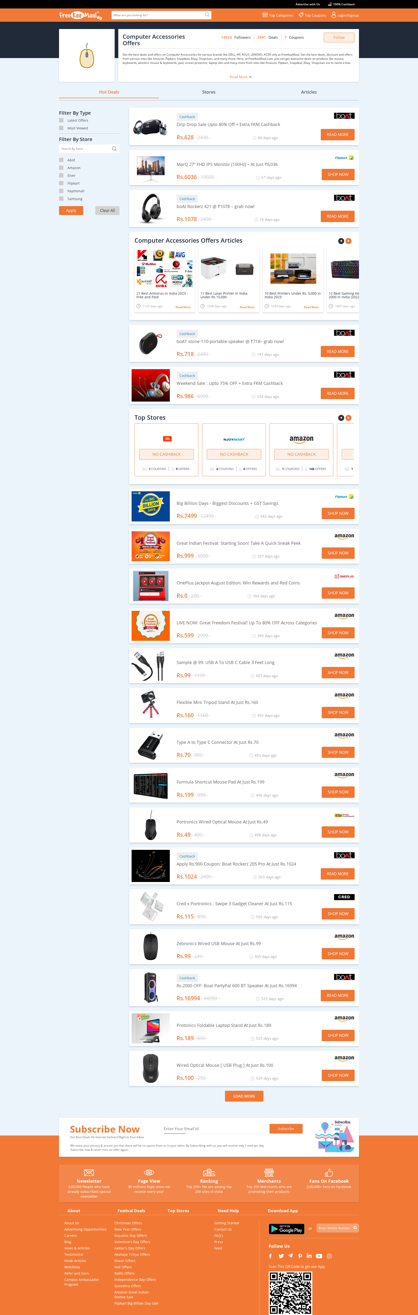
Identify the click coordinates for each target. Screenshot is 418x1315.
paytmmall (75, 191)
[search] (206, 15)
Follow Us (279, 1246)
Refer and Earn (76, 1273)
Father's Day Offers (129, 1248)
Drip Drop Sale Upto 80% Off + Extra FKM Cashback (228, 124)
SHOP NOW (338, 174)
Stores (209, 92)
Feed (218, 1248)
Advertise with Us (308, 4)
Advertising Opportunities (85, 1229)
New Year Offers (127, 1229)
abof (71, 160)
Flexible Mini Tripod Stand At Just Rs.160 (217, 702)
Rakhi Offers (124, 1273)
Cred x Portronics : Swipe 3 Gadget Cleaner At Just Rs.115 (234, 903)
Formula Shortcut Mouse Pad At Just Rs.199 (220, 782)
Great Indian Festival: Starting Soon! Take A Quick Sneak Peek (239, 543)
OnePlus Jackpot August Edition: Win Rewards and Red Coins (238, 583)
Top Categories (281, 15)
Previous (341, 241)
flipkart (73, 183)
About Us (71, 1223)
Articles (309, 92)
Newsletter (89, 1181)
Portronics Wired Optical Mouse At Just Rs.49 (222, 822)
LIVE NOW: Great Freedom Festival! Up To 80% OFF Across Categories (247, 622)
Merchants (269, 1181)
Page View (149, 1181)
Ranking (209, 1181)
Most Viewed (77, 128)
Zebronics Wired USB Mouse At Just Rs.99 (219, 943)
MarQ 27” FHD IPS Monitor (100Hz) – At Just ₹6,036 (227, 164)
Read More (238, 77)
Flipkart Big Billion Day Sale (136, 1303)
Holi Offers (123, 1267)
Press (218, 1242)
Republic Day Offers (130, 1235)
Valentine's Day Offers (132, 1242)
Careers (70, 1235)
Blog (67, 1242)
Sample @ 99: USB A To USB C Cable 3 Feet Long (226, 662)
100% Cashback (344, 4)
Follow (339, 37)
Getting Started (226, 1223)
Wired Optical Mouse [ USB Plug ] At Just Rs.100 (225, 1065)
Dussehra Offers (127, 1286)
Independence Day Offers (135, 1279)
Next (349, 241)
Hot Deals (109, 92)
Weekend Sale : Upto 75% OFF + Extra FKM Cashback (230, 383)
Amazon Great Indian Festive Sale (131, 1294)
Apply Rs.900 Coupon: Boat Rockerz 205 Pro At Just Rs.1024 (236, 864)
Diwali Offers (124, 1260)
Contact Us (223, 1229)
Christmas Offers (128, 1223)
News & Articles (77, 1248)
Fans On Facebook (329, 1181)
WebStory (72, 1267)
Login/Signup (348, 15)
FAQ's (218, 1235)
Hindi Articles (75, 1260)
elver (71, 175)
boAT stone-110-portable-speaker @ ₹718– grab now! (230, 341)
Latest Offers (77, 120)
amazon (74, 167)
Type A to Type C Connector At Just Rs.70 (218, 742)
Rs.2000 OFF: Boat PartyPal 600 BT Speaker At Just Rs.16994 (237, 985)
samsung (74, 198)
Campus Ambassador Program (81, 1282)
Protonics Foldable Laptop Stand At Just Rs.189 (224, 1025)
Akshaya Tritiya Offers (132, 1254)
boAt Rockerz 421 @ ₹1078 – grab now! (216, 206)
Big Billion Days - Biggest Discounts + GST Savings (227, 503)
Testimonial (73, 1254)
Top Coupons (315, 15)
